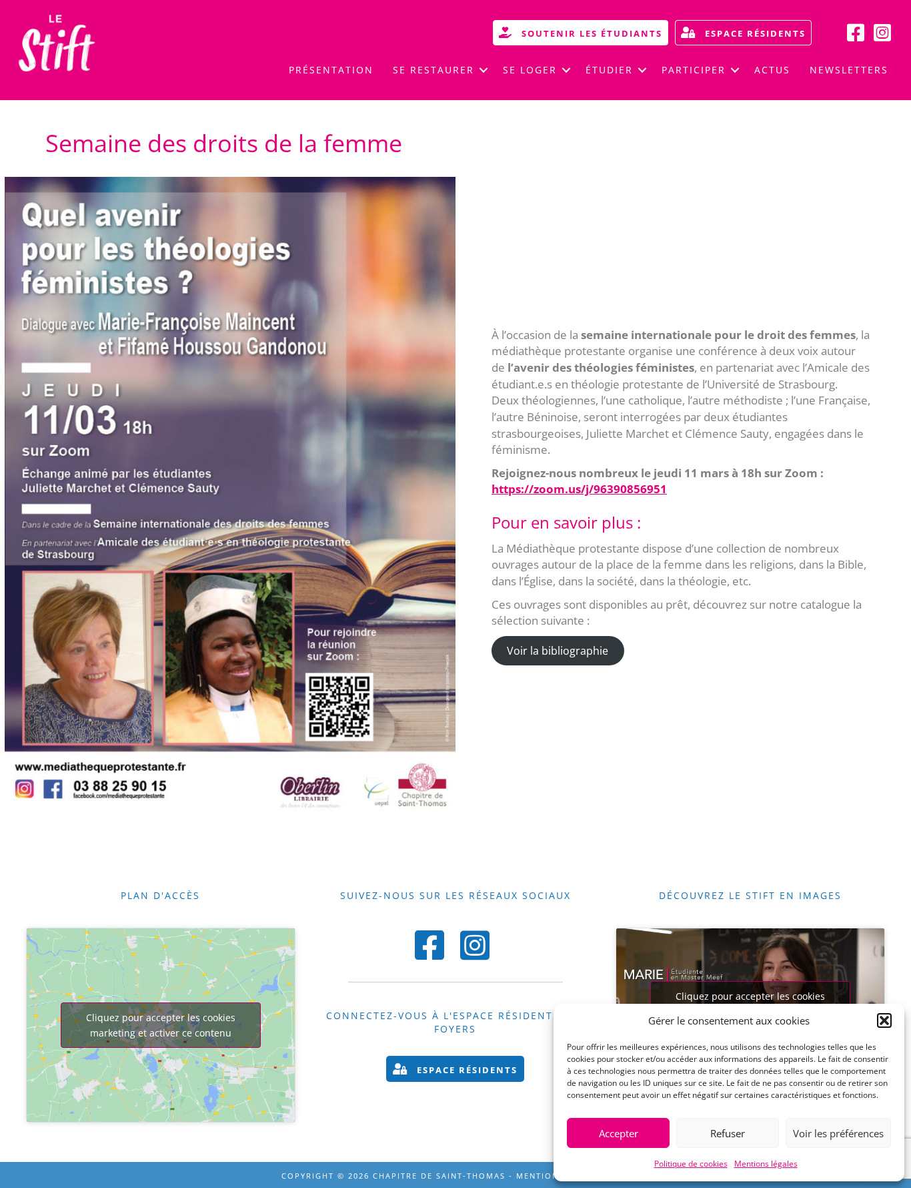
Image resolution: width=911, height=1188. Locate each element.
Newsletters (849, 69)
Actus (772, 69)
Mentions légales (766, 1163)
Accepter (618, 1133)
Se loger (530, 69)
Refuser (727, 1133)
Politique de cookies (691, 1163)
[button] (884, 1020)
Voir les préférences (838, 1133)
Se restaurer (433, 69)
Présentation (331, 69)
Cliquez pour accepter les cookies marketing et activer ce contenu (160, 1025)
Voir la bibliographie (557, 650)
